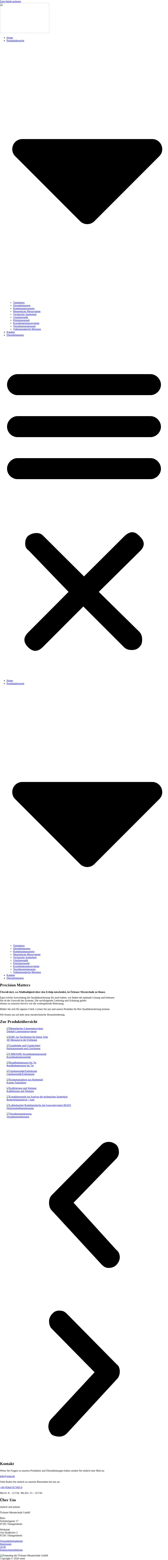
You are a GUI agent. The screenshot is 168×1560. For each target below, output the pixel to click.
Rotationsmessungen (23, 308)
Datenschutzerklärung (11, 1550)
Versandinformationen (11, 1541)
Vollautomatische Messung (27, 329)
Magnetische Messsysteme (27, 311)
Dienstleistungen (21, 305)
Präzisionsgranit (21, 320)
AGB (3, 1547)
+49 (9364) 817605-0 (11, 1487)
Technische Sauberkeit (24, 314)
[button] (84, 508)
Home (10, 37)
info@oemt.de (7, 1476)
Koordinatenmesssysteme (26, 323)
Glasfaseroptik (20, 317)
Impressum (5, 1544)
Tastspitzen (19, 302)
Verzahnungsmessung (24, 326)
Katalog (11, 332)
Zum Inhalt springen (10, 1)
